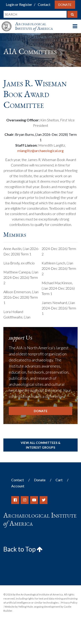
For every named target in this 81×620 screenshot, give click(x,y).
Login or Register (19, 4)
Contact (44, 4)
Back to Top (20, 549)
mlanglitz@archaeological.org (40, 150)
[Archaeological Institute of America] (8, 22)
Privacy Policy (69, 602)
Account (17, 486)
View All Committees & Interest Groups (41, 445)
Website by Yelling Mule (18, 606)
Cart (59, 480)
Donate (65, 5)
